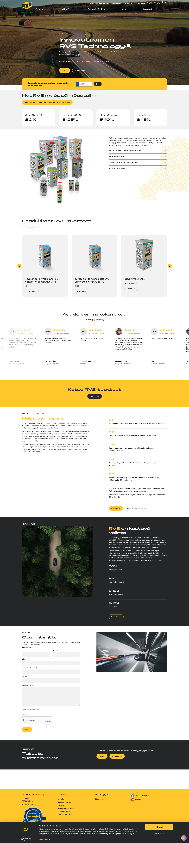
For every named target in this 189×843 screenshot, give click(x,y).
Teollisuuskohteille (65, 815)
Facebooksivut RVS (151, 795)
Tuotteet (102, 756)
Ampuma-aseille (64, 812)
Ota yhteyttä (116, 508)
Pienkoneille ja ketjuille (66, 808)
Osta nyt (65, 70)
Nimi (23, 651)
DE (153, 3)
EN (149, 3)
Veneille (61, 805)
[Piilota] (59, 9)
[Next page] (187, 348)
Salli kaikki (159, 827)
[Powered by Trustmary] (94, 320)
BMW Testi (105, 61)
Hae (97, 84)
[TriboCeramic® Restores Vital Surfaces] (27, 5)
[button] (19, 266)
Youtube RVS (149, 799)
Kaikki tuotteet (30, 228)
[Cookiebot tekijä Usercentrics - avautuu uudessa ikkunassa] (26, 839)
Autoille (61, 799)
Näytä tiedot (43, 839)
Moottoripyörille (64, 802)
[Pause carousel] (94, 372)
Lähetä (27, 729)
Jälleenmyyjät (117, 756)
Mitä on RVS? (80, 70)
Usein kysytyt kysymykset (137, 508)
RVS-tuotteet (94, 396)
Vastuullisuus (116, 617)
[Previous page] (2, 348)
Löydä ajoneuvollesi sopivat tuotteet (48, 84)
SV (157, 3)
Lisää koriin (32, 291)
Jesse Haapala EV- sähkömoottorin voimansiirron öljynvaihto (47, 102)
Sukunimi (55, 651)
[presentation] (37, 720)
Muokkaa (158, 833)
